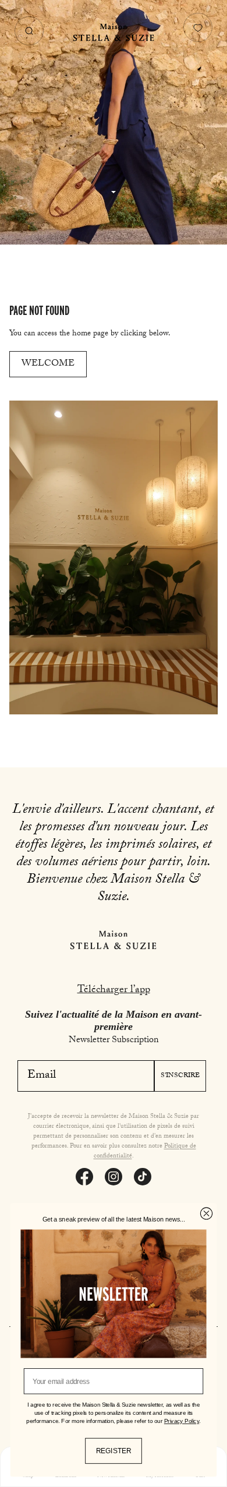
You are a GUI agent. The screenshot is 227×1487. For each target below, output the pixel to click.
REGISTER (113, 1450)
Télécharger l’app (113, 991)
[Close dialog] (206, 1214)
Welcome (48, 364)
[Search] (29, 30)
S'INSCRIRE (180, 1076)
